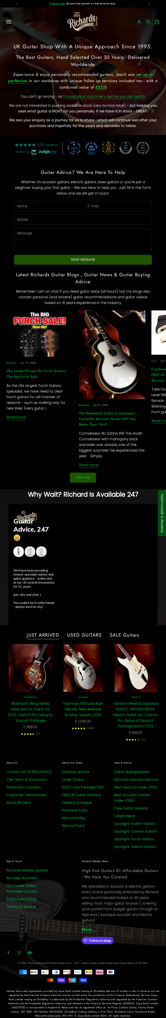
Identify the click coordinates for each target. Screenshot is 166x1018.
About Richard (18, 802)
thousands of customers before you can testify (104, 96)
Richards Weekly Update (27, 870)
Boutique (84, 405)
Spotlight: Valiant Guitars (135, 846)
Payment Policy (75, 810)
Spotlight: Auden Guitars (134, 823)
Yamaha (135, 697)
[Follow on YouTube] (30, 953)
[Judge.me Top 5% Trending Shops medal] (142, 148)
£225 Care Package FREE (83, 787)
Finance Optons (75, 771)
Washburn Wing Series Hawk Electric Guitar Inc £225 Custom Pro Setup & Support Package (30, 712)
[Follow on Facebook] (8, 953)
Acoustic (11, 363)
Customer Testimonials (26, 795)
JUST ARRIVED (43, 635)
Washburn (30, 697)
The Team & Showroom (26, 779)
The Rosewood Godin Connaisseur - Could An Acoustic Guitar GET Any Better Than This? (108, 419)
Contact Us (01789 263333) (29, 771)
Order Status (73, 779)
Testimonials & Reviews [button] (162, 513)
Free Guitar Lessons (131, 808)
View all (83, 477)
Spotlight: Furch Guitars (134, 839)
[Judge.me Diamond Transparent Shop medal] (74, 148)
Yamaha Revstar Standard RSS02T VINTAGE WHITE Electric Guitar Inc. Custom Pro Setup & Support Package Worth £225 (135, 715)
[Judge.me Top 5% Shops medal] (125, 148)
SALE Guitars (124, 635)
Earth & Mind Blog (21, 899)
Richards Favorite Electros (136, 779)
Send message (83, 259)
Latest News (124, 816)
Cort (153, 361)
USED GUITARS (84, 635)
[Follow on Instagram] (19, 953)
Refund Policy (73, 825)
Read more (16, 417)
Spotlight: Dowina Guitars (135, 831)
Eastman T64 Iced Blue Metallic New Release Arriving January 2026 (83, 709)
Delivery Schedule (77, 802)
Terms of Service (21, 906)
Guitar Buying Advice (131, 771)
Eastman (83, 697)
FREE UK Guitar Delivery (81, 795)
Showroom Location (23, 787)
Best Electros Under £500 (135, 787)
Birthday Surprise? (21, 878)
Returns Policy (74, 818)
